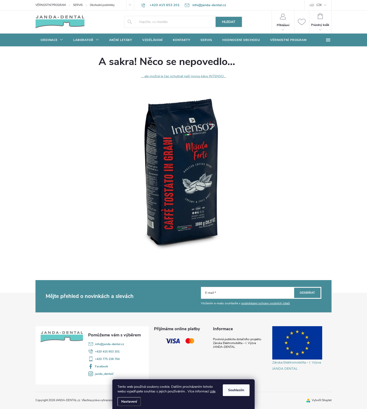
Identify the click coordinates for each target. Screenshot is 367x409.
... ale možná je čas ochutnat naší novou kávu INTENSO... (183, 76)
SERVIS (78, 5)
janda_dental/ (104, 374)
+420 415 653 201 (107, 352)
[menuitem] (51, 40)
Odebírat (307, 293)
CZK (319, 5)
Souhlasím (236, 390)
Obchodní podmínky (102, 5)
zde (212, 391)
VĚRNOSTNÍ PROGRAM (50, 5)
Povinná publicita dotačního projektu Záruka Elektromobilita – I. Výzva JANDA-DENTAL (237, 343)
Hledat (228, 22)
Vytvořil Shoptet (322, 400)
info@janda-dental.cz (109, 344)
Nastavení (129, 401)
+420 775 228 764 (107, 359)
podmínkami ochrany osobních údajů (265, 303)
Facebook (101, 366)
